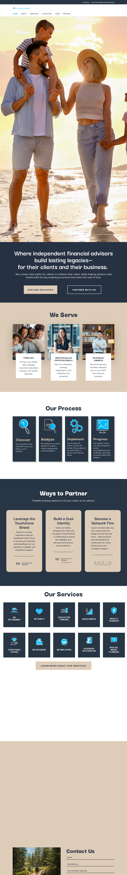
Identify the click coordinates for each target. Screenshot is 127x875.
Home (15, 14)
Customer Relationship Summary (102, 2)
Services (34, 14)
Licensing (85, 2)
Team (57, 14)
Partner (66, 14)
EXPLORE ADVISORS (40, 289)
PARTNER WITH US (84, 289)
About (24, 14)
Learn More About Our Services (63, 665)
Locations (47, 14)
